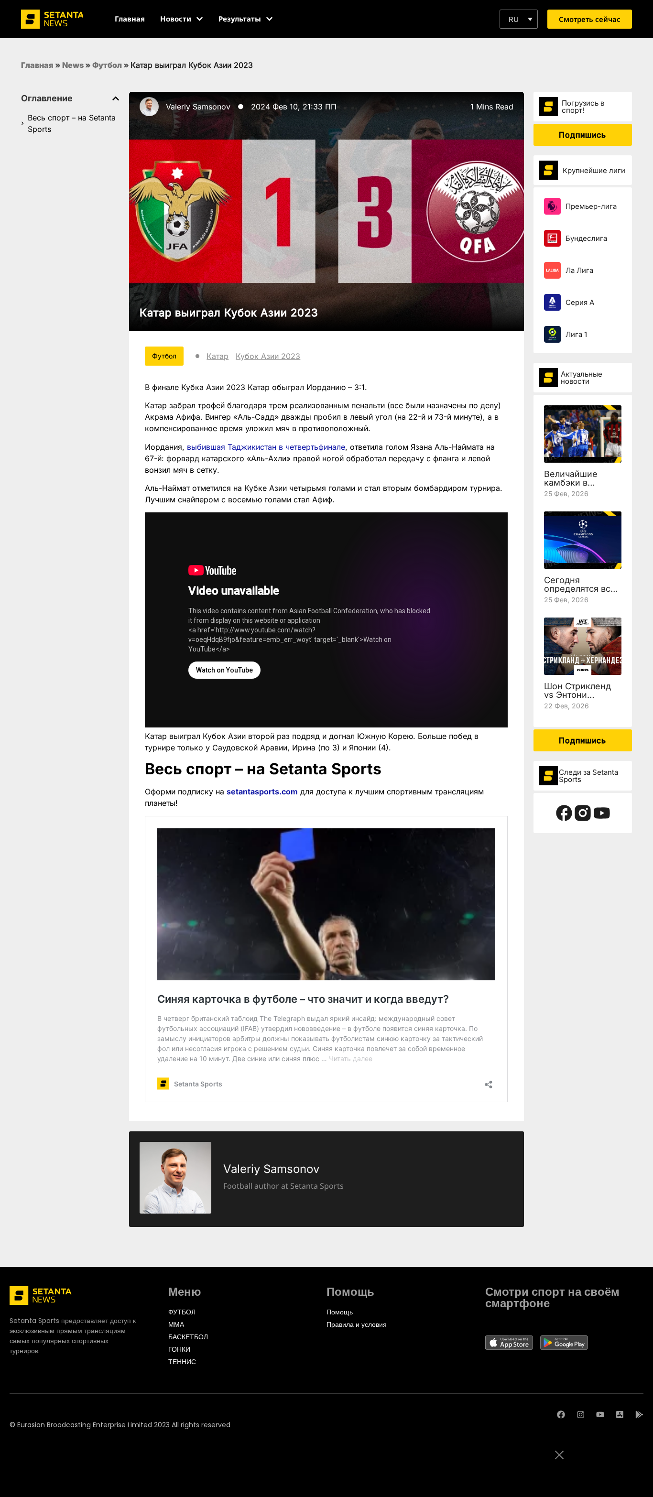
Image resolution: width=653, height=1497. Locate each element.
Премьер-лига (591, 206)
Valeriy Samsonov (198, 106)
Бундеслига (586, 238)
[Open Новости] (199, 18)
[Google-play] (639, 1414)
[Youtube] (600, 1414)
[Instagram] (581, 1414)
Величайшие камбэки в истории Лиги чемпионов (573, 487)
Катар (218, 356)
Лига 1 (576, 334)
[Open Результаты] (269, 18)
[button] (519, 19)
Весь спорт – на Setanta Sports (72, 123)
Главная (37, 65)
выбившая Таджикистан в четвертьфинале (266, 447)
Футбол (107, 65)
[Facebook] (561, 1414)
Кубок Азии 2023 (268, 356)
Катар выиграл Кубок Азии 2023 (229, 312)
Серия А (580, 302)
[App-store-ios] (620, 1414)
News (73, 65)
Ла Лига (579, 270)
